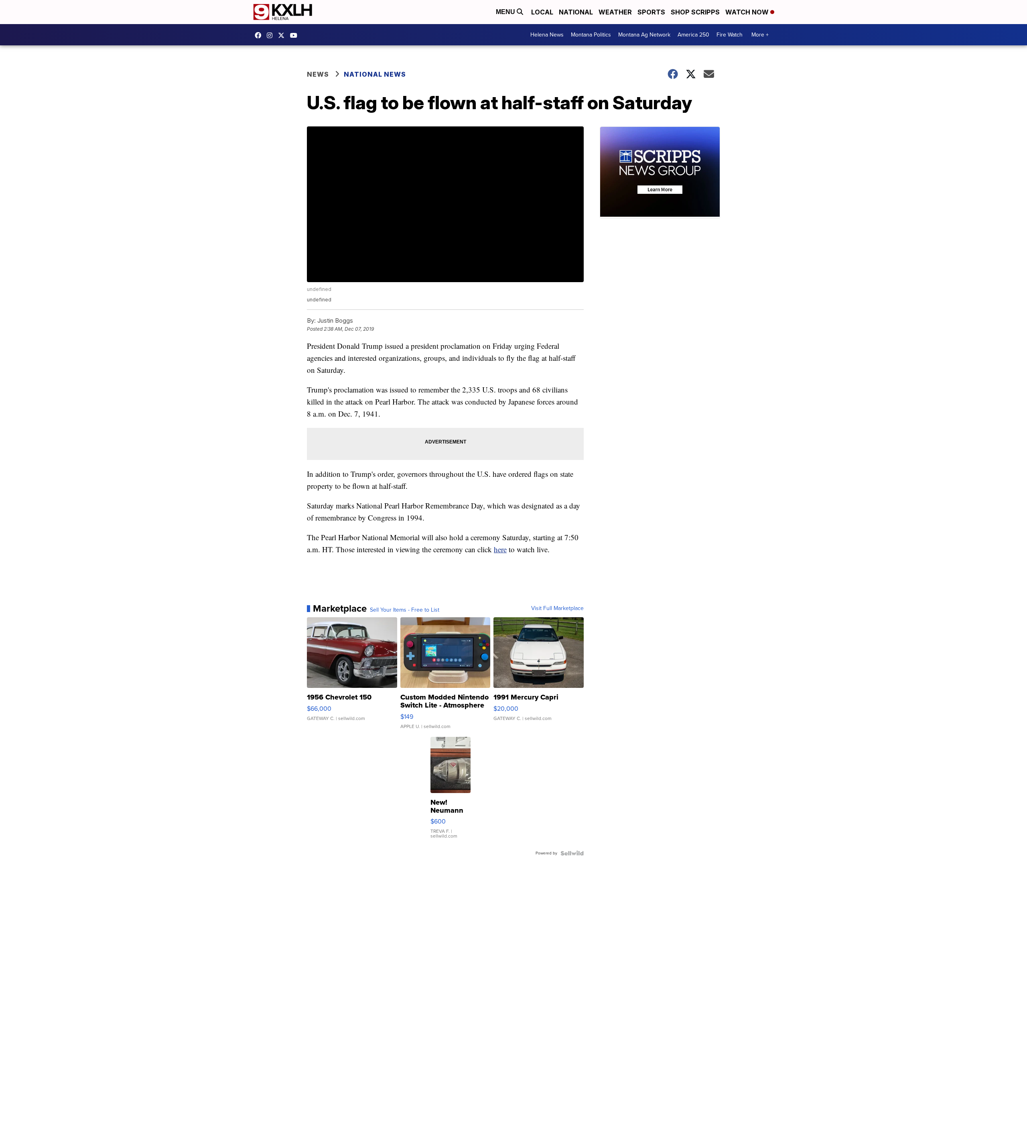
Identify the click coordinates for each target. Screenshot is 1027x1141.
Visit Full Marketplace (557, 608)
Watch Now (747, 12)
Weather (615, 12)
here (500, 549)
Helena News (547, 35)
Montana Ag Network (644, 35)
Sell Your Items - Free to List (404, 610)
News (318, 74)
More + (760, 35)
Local (542, 12)
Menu (506, 11)
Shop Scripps (695, 12)
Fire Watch (729, 35)
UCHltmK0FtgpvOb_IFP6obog (295, 35)
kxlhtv (260, 35)
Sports (651, 12)
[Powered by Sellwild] (572, 853)
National (576, 12)
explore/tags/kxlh (271, 35)
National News (375, 74)
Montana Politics (591, 35)
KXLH (283, 35)
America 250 (693, 35)
